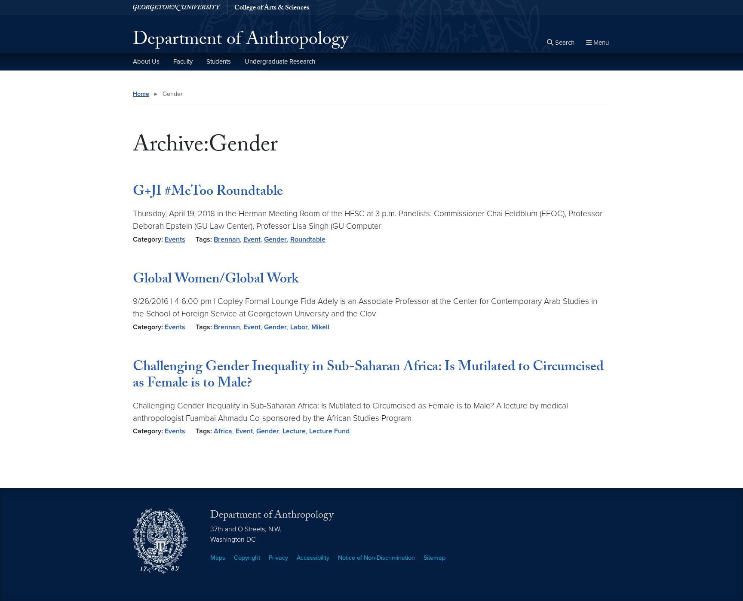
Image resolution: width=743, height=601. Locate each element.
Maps (217, 557)
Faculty (183, 61)
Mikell (320, 327)
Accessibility (313, 557)
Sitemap (434, 557)
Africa (223, 431)
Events (175, 239)
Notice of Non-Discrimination (376, 557)
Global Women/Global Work (215, 280)
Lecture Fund (329, 431)
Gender (275, 239)
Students (218, 61)
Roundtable (307, 239)
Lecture (294, 431)
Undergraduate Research (280, 61)
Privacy (278, 557)
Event (252, 239)
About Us (146, 61)
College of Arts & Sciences (271, 8)
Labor (299, 327)
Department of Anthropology (240, 41)
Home (141, 94)
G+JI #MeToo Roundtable (208, 192)
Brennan (227, 239)
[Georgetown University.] (176, 7)
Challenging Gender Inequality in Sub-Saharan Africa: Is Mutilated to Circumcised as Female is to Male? (368, 376)
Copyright (247, 557)
